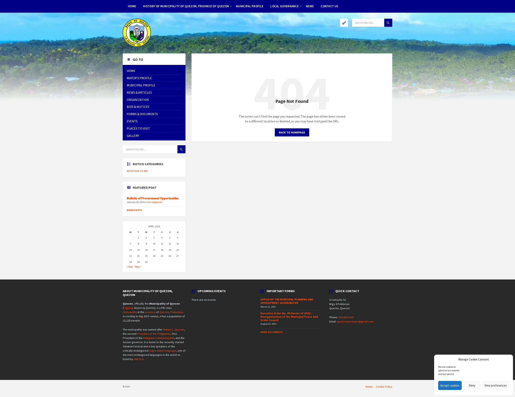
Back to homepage (292, 132)
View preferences (495, 385)
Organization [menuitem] (138, 100)
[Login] (344, 23)
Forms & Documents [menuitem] (142, 114)
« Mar (130, 266)
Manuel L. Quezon (173, 329)
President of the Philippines (153, 334)
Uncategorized (154, 202)
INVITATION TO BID (137, 171)
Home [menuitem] (132, 6)
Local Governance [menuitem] (284, 6)
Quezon (164, 312)
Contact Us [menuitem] (329, 6)
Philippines (176, 312)
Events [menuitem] (132, 121)
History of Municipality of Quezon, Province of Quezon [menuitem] (186, 6)
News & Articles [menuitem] (139, 92)
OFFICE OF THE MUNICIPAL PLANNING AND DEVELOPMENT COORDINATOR (287, 301)
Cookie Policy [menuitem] (384, 386)
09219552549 (346, 317)
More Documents (271, 332)
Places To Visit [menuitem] (138, 128)
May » (138, 266)
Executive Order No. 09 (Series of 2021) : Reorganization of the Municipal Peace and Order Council (289, 316)
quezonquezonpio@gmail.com (355, 321)
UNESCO (139, 359)
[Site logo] (137, 46)
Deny (472, 385)
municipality (130, 312)
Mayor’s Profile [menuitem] (139, 78)
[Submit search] (388, 23)
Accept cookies (449, 385)
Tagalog (128, 308)
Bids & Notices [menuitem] (138, 107)
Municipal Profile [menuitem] (249, 6)
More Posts (134, 210)
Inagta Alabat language (162, 350)
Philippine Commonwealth (158, 338)
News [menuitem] (310, 6)
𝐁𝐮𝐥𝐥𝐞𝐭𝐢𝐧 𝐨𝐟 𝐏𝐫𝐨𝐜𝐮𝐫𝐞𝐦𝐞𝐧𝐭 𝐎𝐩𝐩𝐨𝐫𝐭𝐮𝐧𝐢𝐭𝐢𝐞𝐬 (153, 198)
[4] (142, 317)
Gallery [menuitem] (133, 136)
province (150, 312)
